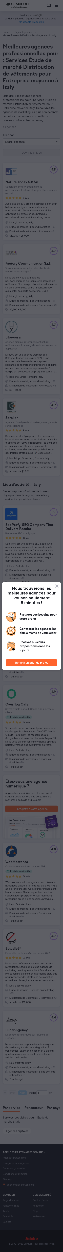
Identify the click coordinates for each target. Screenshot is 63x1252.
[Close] (57, 586)
